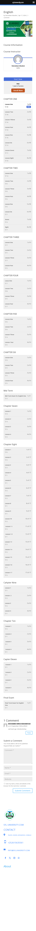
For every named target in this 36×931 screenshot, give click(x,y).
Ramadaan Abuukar (11, 15)
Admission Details (9, 912)
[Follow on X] (10, 858)
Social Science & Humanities (15, 893)
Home (5, 918)
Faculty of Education (10, 887)
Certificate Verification (10, 877)
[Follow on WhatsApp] (19, 858)
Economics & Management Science (14, 883)
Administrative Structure (11, 874)
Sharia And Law (8, 890)
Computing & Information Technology (15, 880)
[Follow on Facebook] (5, 858)
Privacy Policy (8, 921)
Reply (29, 733)
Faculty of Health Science (11, 915)
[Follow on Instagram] (14, 858)
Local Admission (8, 906)
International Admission (11, 909)
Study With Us (8, 871)
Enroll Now (18, 90)
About (7, 866)
